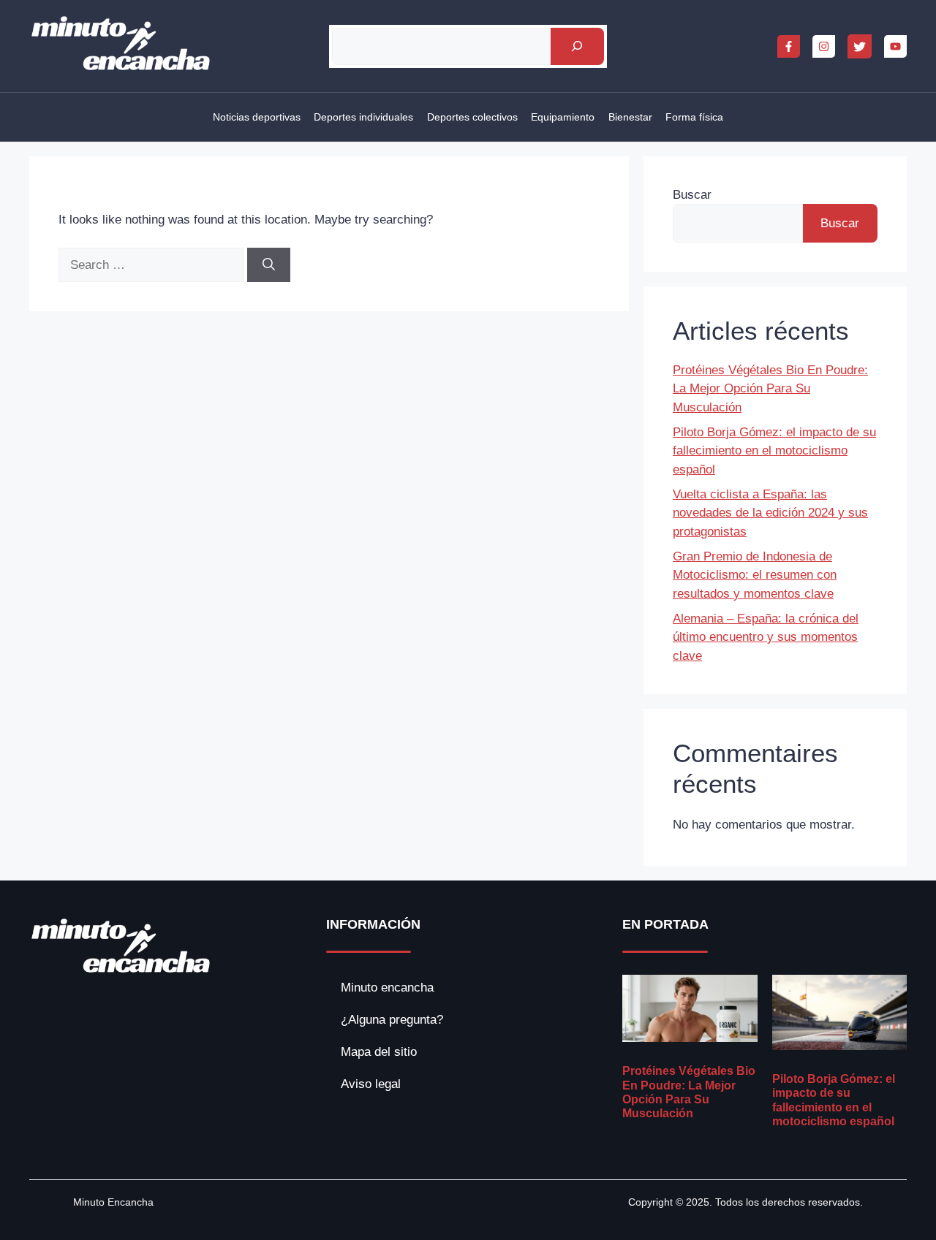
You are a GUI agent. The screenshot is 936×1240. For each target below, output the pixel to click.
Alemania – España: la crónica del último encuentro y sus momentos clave (765, 637)
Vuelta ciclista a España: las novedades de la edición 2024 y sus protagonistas (770, 513)
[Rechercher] (577, 46)
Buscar (692, 195)
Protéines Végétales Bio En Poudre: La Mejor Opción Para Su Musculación (770, 388)
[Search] (268, 265)
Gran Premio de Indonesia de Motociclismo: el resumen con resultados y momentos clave (755, 575)
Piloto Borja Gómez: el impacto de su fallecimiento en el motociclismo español (774, 450)
